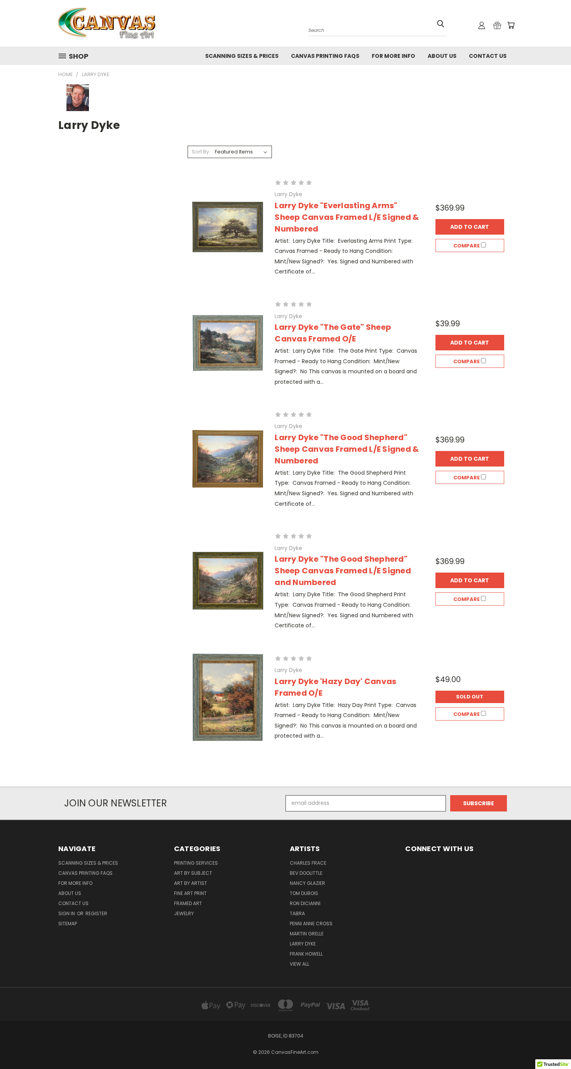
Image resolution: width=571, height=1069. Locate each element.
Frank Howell (306, 954)
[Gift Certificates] (497, 25)
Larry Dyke (303, 943)
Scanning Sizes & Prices (242, 56)
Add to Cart (469, 227)
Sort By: (201, 151)
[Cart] (511, 25)
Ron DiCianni (305, 903)
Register (96, 913)
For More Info (393, 56)
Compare (467, 245)
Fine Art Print (190, 893)
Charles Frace (308, 863)
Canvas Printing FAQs (325, 56)
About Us (442, 56)
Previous (550, 1044)
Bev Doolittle (306, 873)
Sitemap (67, 923)
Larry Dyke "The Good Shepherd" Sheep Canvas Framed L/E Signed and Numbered (343, 571)
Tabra (297, 913)
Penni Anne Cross (311, 923)
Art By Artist (190, 883)
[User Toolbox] (482, 25)
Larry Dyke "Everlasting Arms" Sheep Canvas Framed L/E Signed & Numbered (347, 217)
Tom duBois (304, 893)
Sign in (67, 913)
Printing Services (196, 863)
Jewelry (184, 913)
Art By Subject (193, 873)
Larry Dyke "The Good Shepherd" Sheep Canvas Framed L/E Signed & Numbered (347, 449)
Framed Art (188, 903)
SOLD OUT (469, 696)
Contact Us (488, 56)
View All (299, 964)
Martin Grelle (307, 933)
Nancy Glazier (307, 883)
